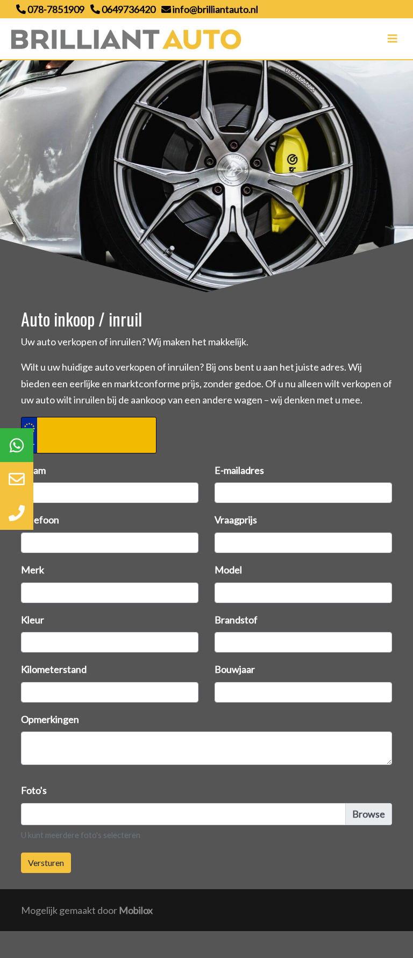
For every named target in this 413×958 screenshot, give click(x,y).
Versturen (46, 862)
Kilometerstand (54, 669)
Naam (33, 470)
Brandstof (236, 620)
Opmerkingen (50, 719)
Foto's (34, 790)
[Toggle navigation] (392, 38)
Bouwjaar (235, 669)
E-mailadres (239, 470)
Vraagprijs (236, 520)
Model (228, 570)
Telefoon (40, 520)
